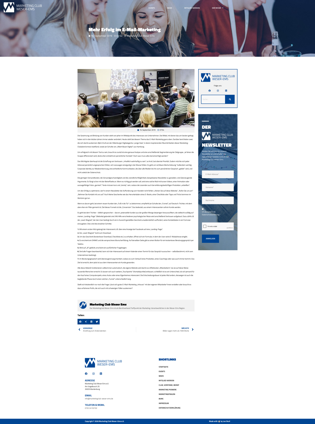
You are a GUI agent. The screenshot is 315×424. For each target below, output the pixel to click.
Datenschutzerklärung (169, 407)
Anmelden (210, 238)
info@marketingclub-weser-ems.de (99, 398)
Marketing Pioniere (167, 389)
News (169, 8)
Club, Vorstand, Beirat (169, 385)
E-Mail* (205, 169)
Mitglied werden (192, 8)
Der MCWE (216, 8)
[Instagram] (218, 91)
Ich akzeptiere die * (211, 213)
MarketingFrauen (167, 394)
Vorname (205, 182)
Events (152, 8)
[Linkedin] (226, 91)
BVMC (161, 398)
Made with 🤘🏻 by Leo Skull (219, 421)
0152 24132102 (91, 408)
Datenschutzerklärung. (211, 214)
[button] (80, 321)
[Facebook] (210, 91)
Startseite (163, 366)
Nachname (206, 195)
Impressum (164, 403)
